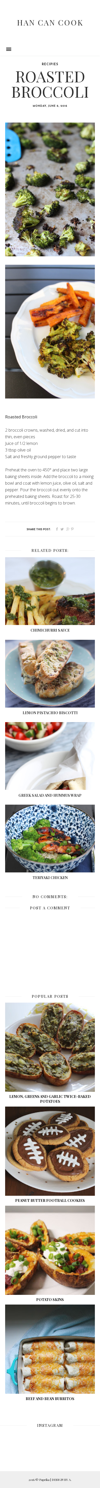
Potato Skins (50, 1299)
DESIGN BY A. (62, 1480)
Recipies (50, 64)
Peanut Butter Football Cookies (50, 1200)
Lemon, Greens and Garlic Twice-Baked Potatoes (50, 1099)
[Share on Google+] (68, 529)
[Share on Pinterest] (72, 529)
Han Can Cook (50, 22)
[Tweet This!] (62, 529)
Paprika (44, 1480)
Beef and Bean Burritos (50, 1398)
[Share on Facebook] (57, 529)
